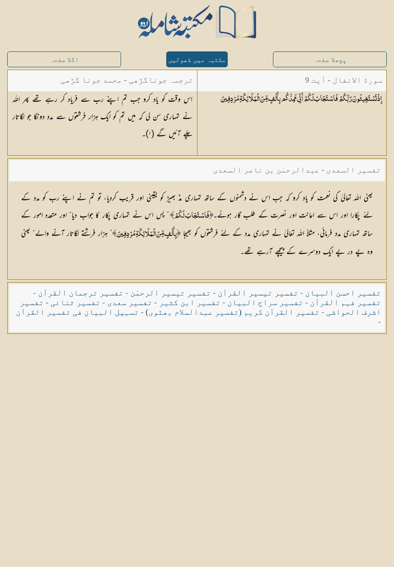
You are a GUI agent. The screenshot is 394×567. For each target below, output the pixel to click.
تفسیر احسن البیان (343, 292)
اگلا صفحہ (64, 59)
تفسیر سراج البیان (265, 302)
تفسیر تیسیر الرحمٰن (170, 292)
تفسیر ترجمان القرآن (80, 292)
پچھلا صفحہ (330, 59)
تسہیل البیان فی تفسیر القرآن (77, 312)
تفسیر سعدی (129, 302)
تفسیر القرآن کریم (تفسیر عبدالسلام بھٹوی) (233, 312)
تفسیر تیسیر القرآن (258, 292)
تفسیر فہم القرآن (345, 302)
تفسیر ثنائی (75, 302)
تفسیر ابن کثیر (190, 302)
